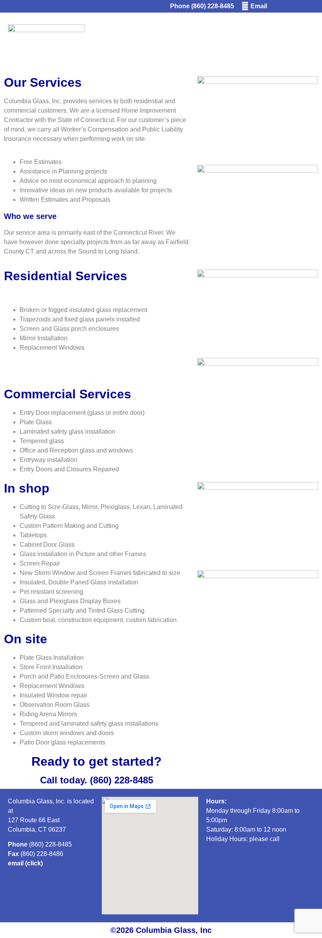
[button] (294, 42)
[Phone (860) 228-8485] (164, 6)
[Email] (245, 6)
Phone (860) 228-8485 (202, 6)
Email (259, 6)
